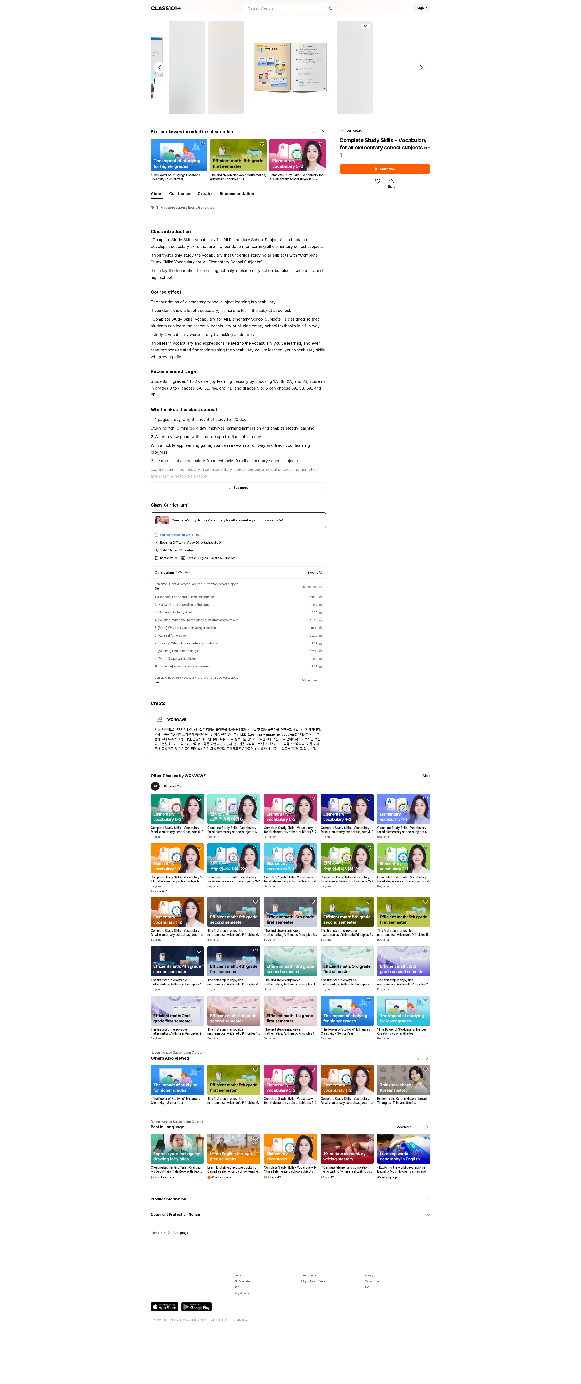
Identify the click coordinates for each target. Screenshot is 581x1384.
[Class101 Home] (166, 8)
